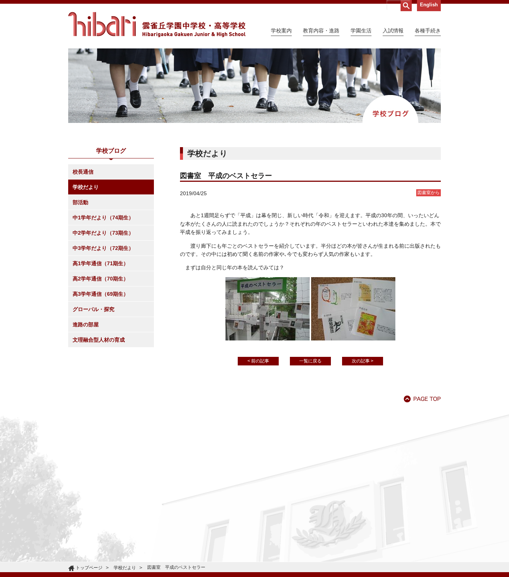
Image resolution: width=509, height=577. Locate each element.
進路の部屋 (86, 324)
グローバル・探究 (93, 309)
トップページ (89, 567)
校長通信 (83, 172)
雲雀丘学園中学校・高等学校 (157, 24)
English (429, 4)
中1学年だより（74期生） (103, 218)
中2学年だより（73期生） (103, 233)
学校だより (86, 187)
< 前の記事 (258, 361)
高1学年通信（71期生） (101, 263)
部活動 (80, 202)
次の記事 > (362, 361)
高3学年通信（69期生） (101, 294)
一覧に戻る (310, 361)
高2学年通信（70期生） (101, 279)
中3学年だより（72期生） (103, 248)
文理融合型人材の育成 (99, 340)
